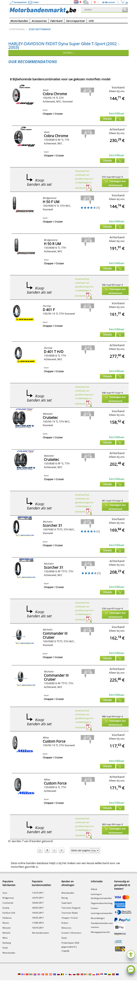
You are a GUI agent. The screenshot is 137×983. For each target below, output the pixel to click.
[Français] (79, 2)
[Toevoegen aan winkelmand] (120, 118)
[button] (131, 954)
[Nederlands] (76, 2)
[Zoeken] (125, 9)
